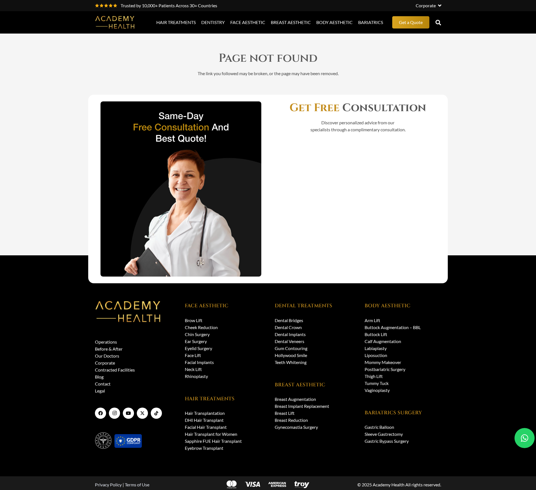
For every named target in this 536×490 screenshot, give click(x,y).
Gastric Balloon (379, 427)
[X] (142, 413)
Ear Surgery (196, 341)
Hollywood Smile (291, 355)
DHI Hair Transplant (204, 420)
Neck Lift (193, 369)
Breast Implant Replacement (302, 406)
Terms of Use (137, 484)
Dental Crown (288, 327)
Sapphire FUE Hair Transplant (213, 441)
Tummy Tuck (377, 383)
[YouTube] (128, 413)
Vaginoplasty (377, 390)
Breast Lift (285, 413)
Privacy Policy (108, 484)
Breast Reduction (291, 420)
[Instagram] (114, 413)
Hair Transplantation (205, 413)
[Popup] (438, 22)
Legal (100, 390)
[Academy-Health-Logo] (115, 22)
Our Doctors (107, 355)
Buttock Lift (376, 334)
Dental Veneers (289, 341)
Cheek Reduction (201, 327)
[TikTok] (156, 413)
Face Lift (193, 355)
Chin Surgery (197, 334)
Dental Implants (290, 334)
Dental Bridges (289, 320)
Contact (103, 383)
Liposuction (376, 355)
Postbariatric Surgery (385, 369)
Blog (99, 376)
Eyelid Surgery (198, 348)
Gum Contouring (291, 348)
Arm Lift (372, 320)
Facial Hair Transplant (206, 427)
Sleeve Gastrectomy (384, 434)
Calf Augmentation (383, 341)
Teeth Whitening (291, 362)
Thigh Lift (374, 376)
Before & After (109, 348)
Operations (106, 341)
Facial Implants (199, 362)
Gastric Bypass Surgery (387, 441)
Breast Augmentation (295, 399)
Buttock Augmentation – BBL (393, 327)
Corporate (105, 362)
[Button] (525, 438)
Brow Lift (193, 320)
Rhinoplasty (196, 376)
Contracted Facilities (115, 369)
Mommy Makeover (383, 362)
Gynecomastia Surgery (296, 427)
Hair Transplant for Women (211, 434)
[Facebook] (100, 413)
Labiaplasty (376, 348)
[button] (428, 5)
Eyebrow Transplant (204, 448)
